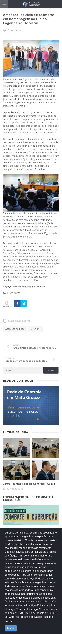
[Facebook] (17, 303)
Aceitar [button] (11, 628)
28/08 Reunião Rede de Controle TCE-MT (29, 484)
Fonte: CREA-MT (12, 293)
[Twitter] (24, 303)
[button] (14, 622)
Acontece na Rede (14, 328)
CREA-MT (36, 328)
